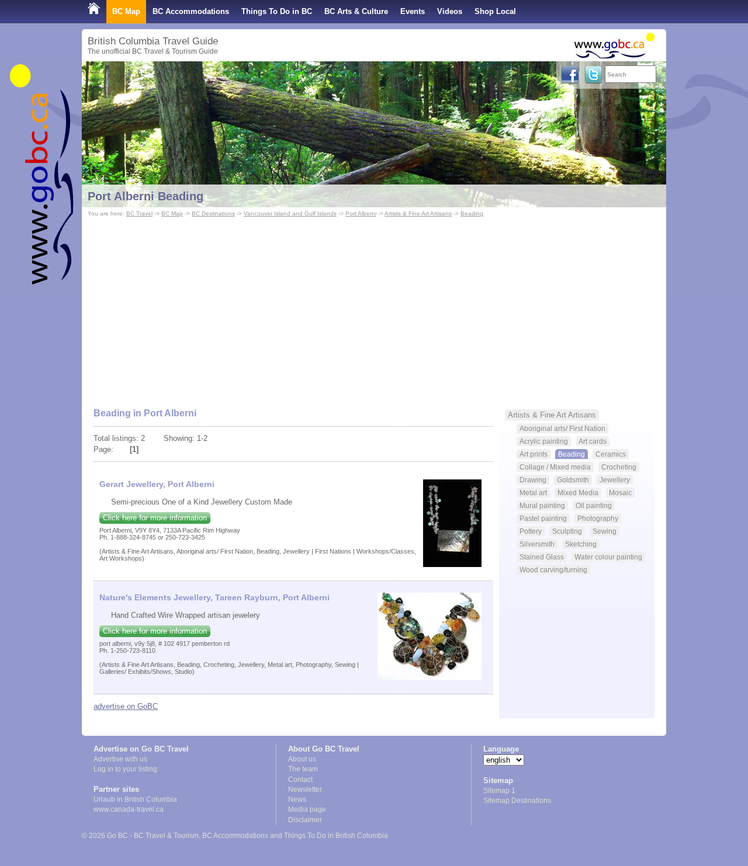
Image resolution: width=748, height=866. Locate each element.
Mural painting (542, 505)
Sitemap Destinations (517, 800)
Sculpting (567, 531)
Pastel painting (543, 518)
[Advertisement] (374, 307)
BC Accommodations (191, 11)
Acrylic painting (544, 441)
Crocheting (618, 467)
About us (302, 759)
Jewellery (615, 480)
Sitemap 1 (499, 790)
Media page (307, 809)
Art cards (593, 441)
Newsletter (305, 789)
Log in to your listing (125, 769)
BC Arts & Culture (356, 11)
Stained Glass (542, 557)
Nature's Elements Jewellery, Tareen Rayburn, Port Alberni (214, 597)
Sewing (605, 531)
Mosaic (620, 492)
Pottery (531, 531)
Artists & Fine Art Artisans (418, 213)
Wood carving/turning (553, 569)
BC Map (126, 11)
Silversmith (537, 544)
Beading (471, 213)
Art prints (534, 454)
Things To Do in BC (276, 11)
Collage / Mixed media (555, 467)
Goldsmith (573, 480)
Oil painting (594, 505)
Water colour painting (608, 557)
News (297, 799)
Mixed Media (577, 492)
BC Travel (139, 213)
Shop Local (495, 11)
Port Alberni (360, 213)
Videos (449, 11)
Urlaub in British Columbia (135, 799)
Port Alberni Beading (145, 196)
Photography (597, 518)
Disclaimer (305, 819)
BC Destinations (213, 213)
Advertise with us (120, 759)
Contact (300, 779)
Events (412, 11)
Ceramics (610, 454)
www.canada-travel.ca (129, 809)
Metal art (533, 492)
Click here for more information (155, 517)
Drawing (533, 480)
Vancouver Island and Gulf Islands (290, 213)
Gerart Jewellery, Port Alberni (156, 484)
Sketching (581, 544)
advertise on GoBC (126, 706)
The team (303, 769)
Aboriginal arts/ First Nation (562, 428)
